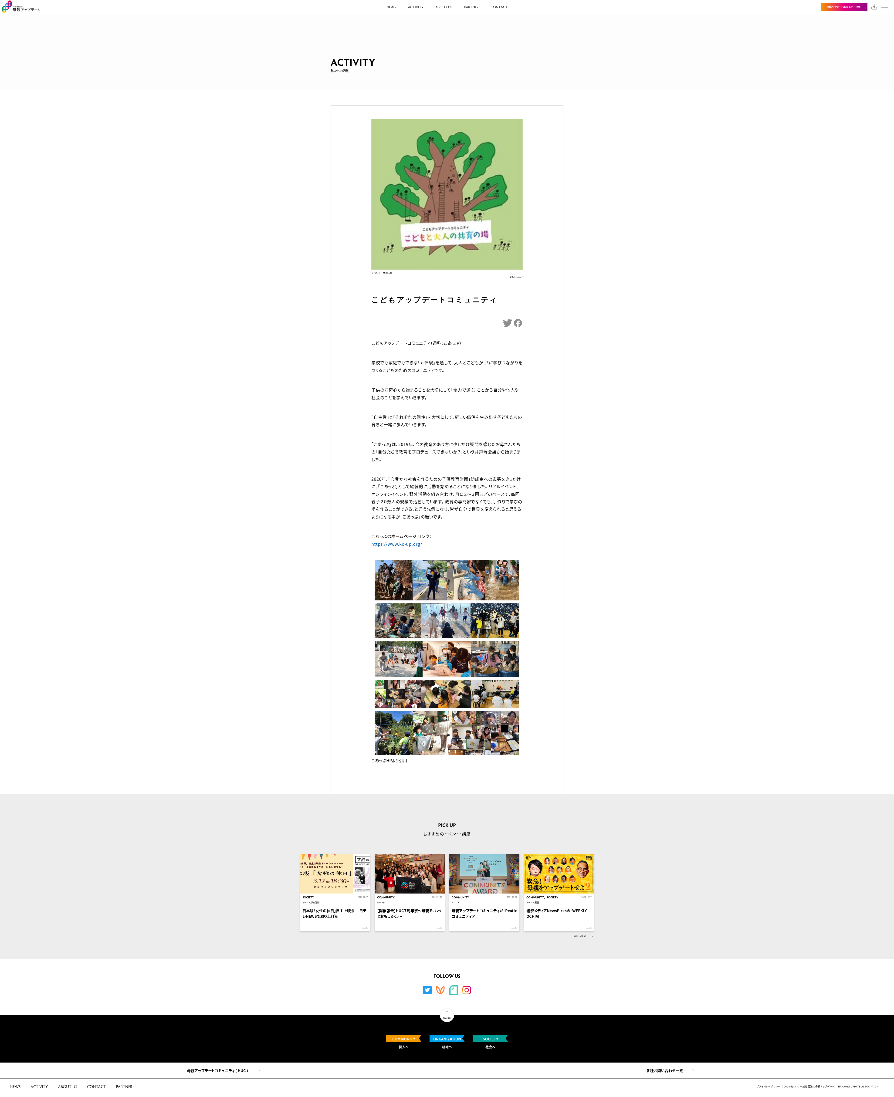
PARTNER (471, 6)
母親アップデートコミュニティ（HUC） (844, 6)
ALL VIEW (580, 936)
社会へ (490, 1042)
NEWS (391, 6)
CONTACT (499, 6)
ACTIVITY (415, 6)
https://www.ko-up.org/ (396, 544)
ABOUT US (443, 6)
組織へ (447, 1042)
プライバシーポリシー (768, 1086)
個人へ (403, 1042)
